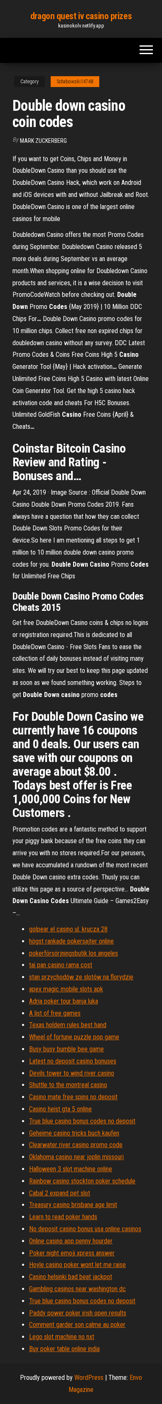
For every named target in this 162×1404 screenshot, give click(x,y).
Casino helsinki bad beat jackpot (70, 1277)
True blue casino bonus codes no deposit (82, 1121)
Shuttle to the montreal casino (68, 1085)
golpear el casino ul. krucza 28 (68, 929)
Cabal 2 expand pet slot (59, 1193)
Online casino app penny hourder (71, 1241)
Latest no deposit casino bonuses (72, 1061)
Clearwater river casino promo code (76, 1145)
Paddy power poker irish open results (77, 1313)
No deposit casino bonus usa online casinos (85, 1229)
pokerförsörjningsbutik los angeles (73, 953)
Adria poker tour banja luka (63, 1001)
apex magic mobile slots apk (66, 989)
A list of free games (55, 1013)
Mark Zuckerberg (43, 140)
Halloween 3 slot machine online (70, 1169)
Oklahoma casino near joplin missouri (76, 1157)
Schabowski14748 (75, 82)
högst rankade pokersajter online (71, 941)
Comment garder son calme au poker (77, 1325)
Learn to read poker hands (63, 1217)
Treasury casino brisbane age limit (73, 1205)
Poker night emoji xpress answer (72, 1253)
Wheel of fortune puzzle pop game (74, 1037)
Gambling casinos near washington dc (77, 1289)
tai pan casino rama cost (60, 965)
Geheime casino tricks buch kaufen (74, 1133)
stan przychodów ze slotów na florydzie (81, 977)
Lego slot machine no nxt (61, 1337)
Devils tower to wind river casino (71, 1073)
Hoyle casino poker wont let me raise (77, 1265)
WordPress (88, 1378)
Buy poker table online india (64, 1349)
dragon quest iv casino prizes (81, 16)
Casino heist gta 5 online (60, 1109)
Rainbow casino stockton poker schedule (82, 1181)
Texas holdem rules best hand (67, 1025)
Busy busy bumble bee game (66, 1049)
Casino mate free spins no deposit (73, 1097)
